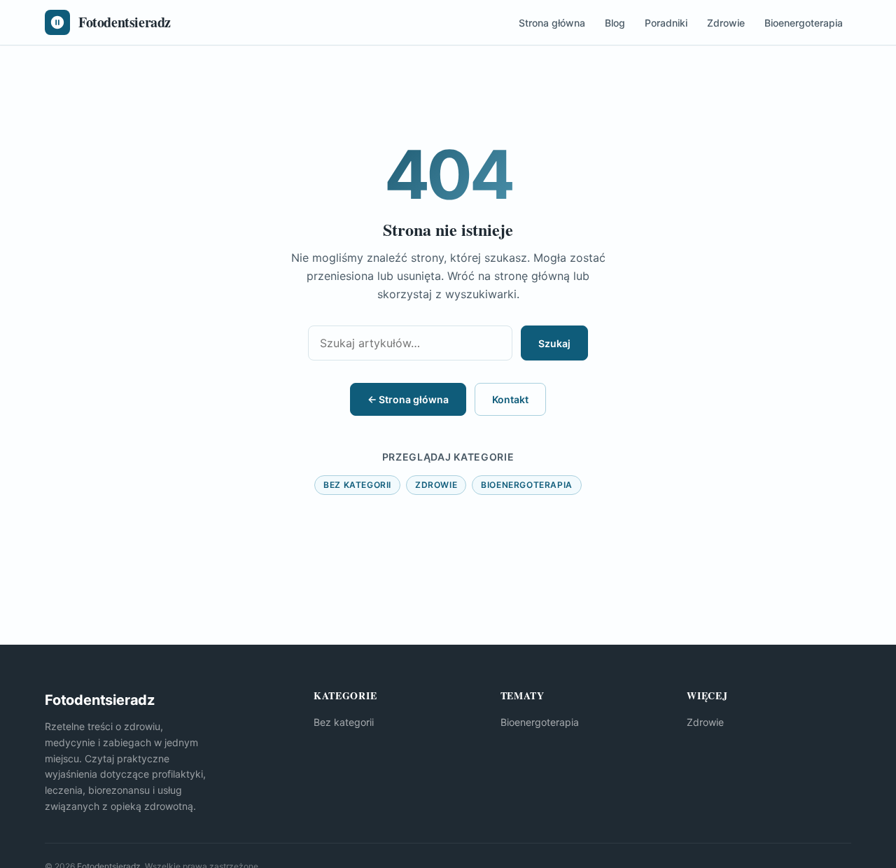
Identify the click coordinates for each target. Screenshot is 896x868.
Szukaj (554, 343)
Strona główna (552, 23)
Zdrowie (726, 23)
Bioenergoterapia (803, 23)
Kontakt (510, 399)
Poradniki (666, 23)
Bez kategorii (357, 484)
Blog (615, 23)
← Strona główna (408, 399)
